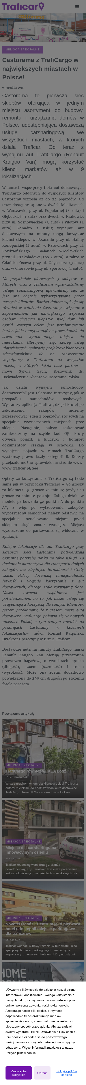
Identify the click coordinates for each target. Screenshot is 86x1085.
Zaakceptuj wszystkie (18, 1072)
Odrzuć (42, 1073)
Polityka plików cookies (66, 1072)
